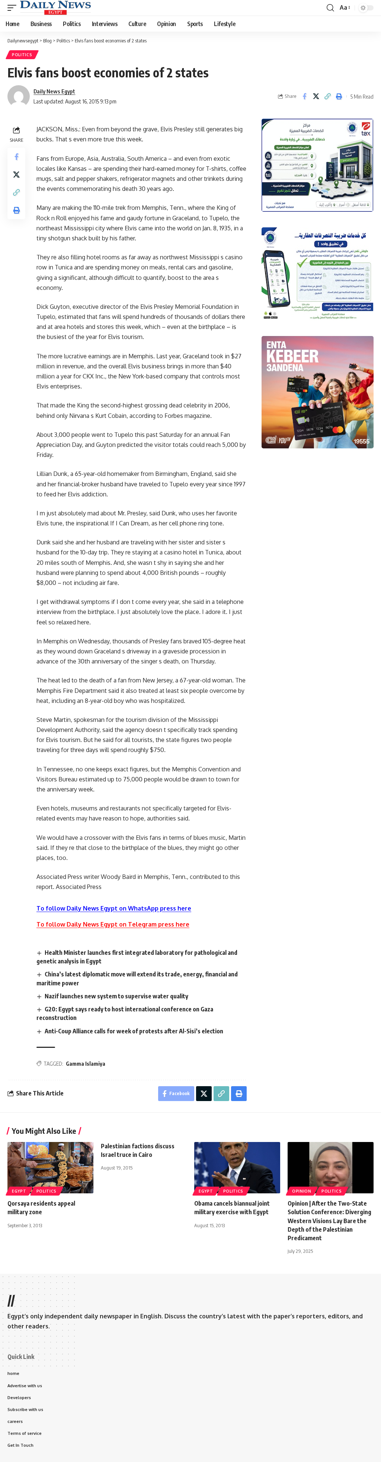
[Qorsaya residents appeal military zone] (50, 1168)
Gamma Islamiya (85, 1063)
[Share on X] (316, 96)
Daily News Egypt (54, 91)
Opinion (301, 1191)
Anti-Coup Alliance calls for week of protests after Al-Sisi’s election (134, 1031)
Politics (22, 54)
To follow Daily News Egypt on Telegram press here (112, 924)
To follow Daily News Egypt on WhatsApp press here (113, 908)
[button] (13, 8)
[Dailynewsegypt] (55, 8)
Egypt (19, 1191)
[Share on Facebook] (304, 96)
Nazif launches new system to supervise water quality (116, 996)
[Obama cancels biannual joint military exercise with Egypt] (237, 1168)
